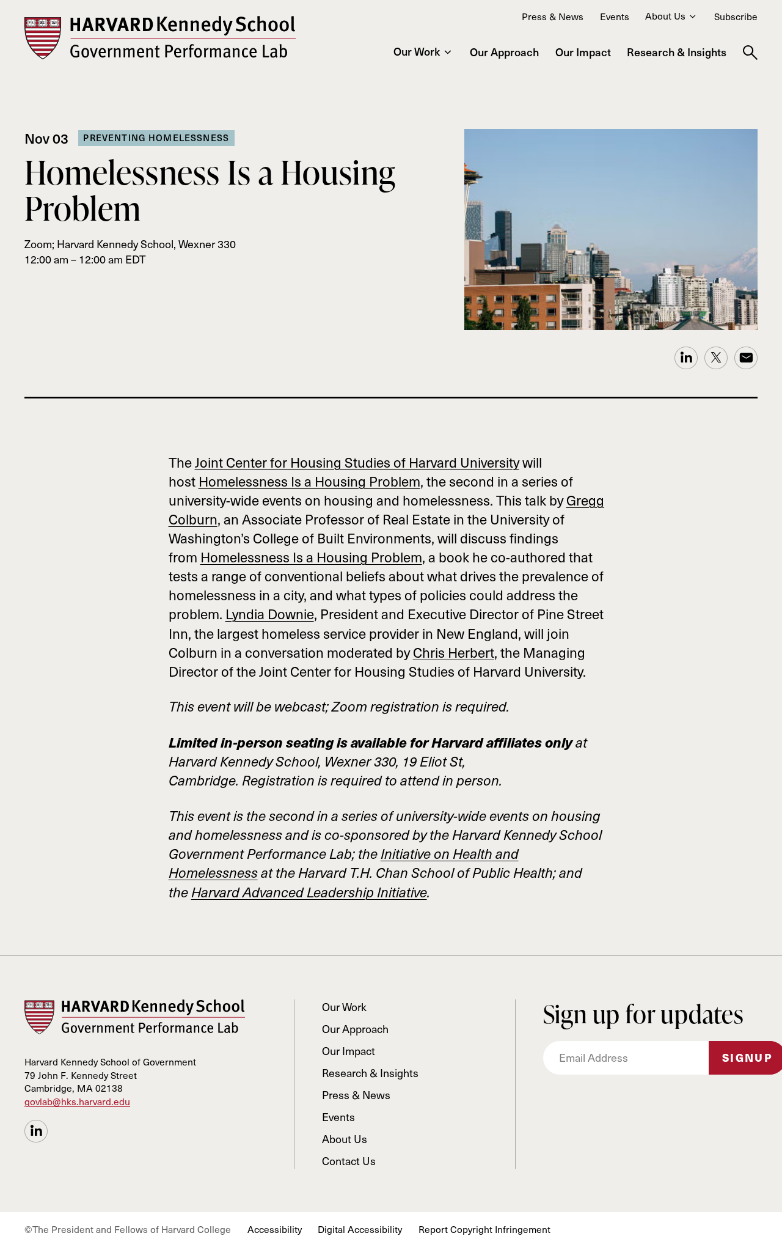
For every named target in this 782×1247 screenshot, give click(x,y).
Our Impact (583, 52)
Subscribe (736, 16)
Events (614, 16)
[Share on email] (746, 358)
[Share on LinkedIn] (36, 1131)
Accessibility (274, 1229)
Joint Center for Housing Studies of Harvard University (357, 462)
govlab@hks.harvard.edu (77, 1101)
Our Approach (504, 52)
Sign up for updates (643, 1014)
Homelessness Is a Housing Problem (309, 481)
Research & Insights (676, 52)
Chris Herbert (453, 652)
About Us (665, 15)
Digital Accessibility (360, 1229)
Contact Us (349, 1160)
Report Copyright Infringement (484, 1229)
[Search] (750, 53)
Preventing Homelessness (156, 137)
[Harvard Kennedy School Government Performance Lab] (160, 37)
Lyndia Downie (269, 614)
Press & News (552, 16)
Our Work (416, 51)
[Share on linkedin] (686, 358)
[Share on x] (716, 358)
